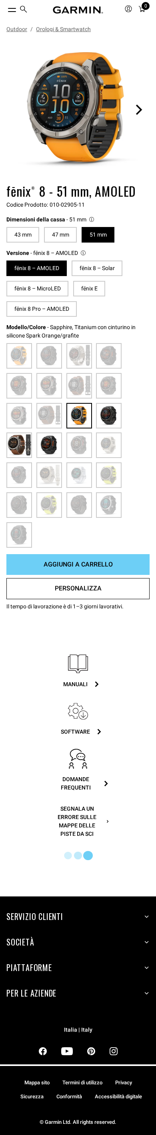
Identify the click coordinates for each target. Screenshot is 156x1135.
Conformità (69, 1096)
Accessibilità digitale (118, 1096)
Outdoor (16, 29)
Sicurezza (32, 1096)
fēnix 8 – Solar (97, 268)
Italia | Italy (78, 1029)
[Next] (139, 109)
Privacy (123, 1083)
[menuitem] (24, 10)
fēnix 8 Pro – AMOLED (41, 309)
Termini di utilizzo (82, 1083)
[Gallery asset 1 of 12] (78, 109)
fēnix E (89, 288)
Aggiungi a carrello (78, 564)
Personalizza (78, 588)
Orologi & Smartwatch (63, 29)
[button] (50, 219)
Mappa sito (37, 1083)
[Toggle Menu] (5, 8)
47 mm (60, 234)
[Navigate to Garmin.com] (78, 10)
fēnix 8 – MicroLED (37, 288)
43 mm (23, 234)
